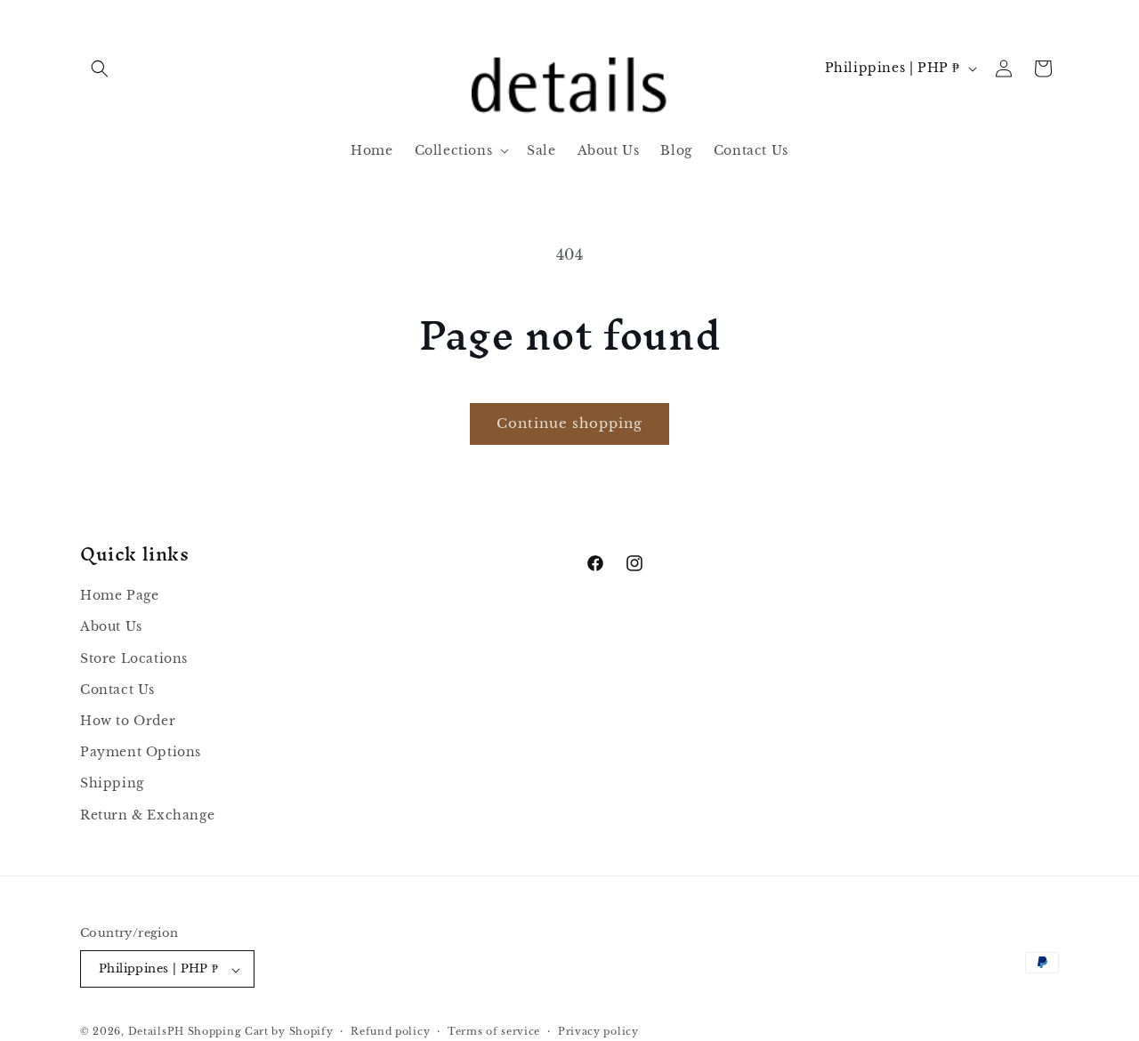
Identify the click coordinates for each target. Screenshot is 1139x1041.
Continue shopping (569, 423)
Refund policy (390, 1031)
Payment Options (140, 753)
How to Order (127, 721)
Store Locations (134, 658)
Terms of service (494, 1031)
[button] (99, 68)
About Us (111, 627)
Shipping (112, 784)
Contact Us (117, 690)
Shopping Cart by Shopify (261, 1032)
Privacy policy (598, 1031)
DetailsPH (156, 1032)
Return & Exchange (147, 815)
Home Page (119, 596)
